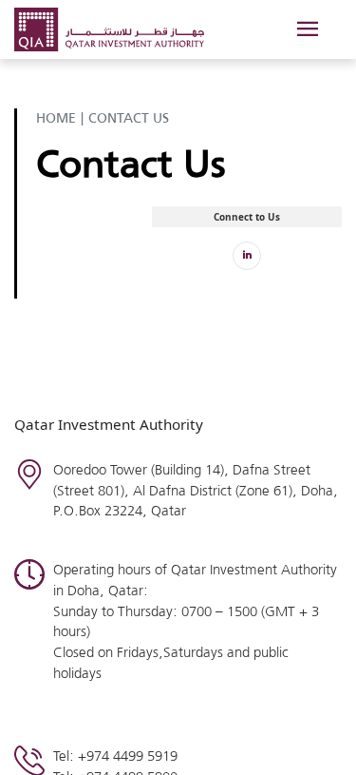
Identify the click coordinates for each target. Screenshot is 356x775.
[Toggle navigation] (306, 30)
